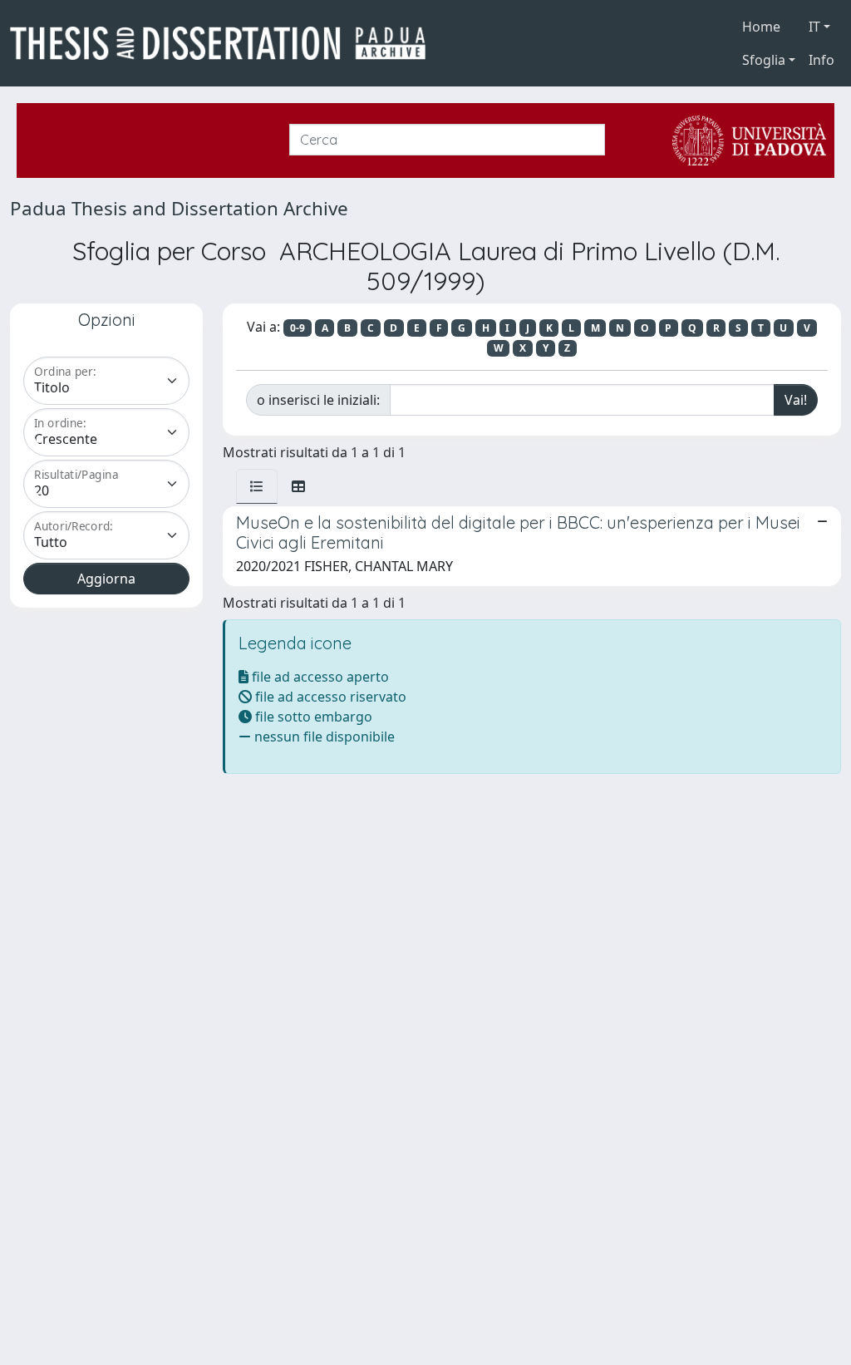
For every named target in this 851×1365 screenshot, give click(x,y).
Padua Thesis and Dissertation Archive (179, 208)
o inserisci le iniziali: (318, 400)
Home (761, 26)
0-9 (297, 328)
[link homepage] (224, 43)
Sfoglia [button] (763, 60)
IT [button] (814, 26)
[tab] (257, 486)
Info (821, 60)
